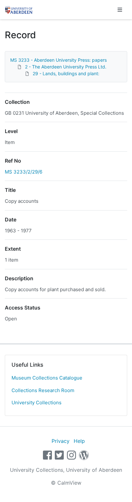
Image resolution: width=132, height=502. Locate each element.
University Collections (37, 402)
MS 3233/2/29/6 (23, 172)
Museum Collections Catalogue (47, 378)
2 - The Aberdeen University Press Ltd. (65, 66)
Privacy (61, 441)
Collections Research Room (43, 390)
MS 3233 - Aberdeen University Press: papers (58, 60)
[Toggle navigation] (120, 10)
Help (79, 441)
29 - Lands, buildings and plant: (66, 73)
